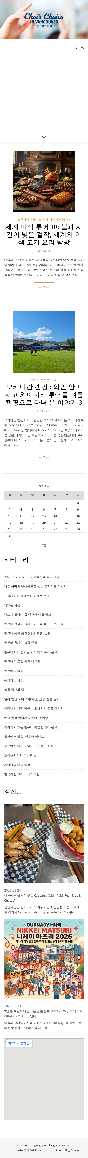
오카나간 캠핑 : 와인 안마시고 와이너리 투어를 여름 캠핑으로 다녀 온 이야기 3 (44, 394)
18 (21, 523)
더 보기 (44, 287)
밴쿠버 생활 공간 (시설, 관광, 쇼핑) (27, 633)
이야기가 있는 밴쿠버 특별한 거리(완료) (31, 727)
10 (10, 516)
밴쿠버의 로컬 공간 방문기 (22, 661)
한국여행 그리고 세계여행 (21, 774)
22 (67, 523)
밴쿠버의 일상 (13, 671)
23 (78, 523)
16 (78, 516)
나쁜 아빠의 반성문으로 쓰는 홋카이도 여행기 (35, 586)
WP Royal (36, 1150)
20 (44, 523)
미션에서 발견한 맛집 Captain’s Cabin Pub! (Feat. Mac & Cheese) (42, 898)
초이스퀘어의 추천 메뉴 (20, 755)
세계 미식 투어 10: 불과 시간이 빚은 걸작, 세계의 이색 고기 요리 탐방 (44, 234)
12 (32, 516)
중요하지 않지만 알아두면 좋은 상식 (28, 746)
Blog (67, 1150)
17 (10, 523)
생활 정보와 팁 (14, 689)
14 (55, 516)
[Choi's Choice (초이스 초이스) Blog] (44, 19)
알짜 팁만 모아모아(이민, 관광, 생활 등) (31, 699)
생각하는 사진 (13, 680)
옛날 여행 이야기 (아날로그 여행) (26, 718)
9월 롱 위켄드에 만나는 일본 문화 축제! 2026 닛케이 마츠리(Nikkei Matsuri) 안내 (43, 1013)
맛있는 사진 (12, 605)
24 (10, 529)
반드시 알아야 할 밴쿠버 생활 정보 (27, 614)
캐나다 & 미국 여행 (44, 379)
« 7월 (42, 545)
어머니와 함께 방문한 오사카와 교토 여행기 (33, 708)
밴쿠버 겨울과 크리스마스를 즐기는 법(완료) (34, 624)
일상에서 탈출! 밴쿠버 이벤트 (24, 736)
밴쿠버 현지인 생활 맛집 (20, 642)
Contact (75, 1150)
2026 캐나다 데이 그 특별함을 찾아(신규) (32, 577)
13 (44, 516)
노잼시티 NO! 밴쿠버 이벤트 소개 (27, 596)
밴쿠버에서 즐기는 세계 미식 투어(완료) (44, 219)
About (59, 1150)
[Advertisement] (44, 85)
